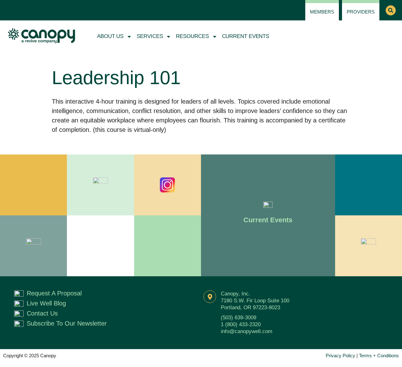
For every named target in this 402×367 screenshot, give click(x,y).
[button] (391, 10)
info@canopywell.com (246, 331)
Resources (192, 36)
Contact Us (42, 313)
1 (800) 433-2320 (241, 324)
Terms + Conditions (379, 355)
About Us (110, 36)
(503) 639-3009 (238, 318)
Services (150, 36)
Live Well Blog (46, 303)
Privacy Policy (340, 355)
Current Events (245, 36)
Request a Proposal (54, 293)
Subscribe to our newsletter (67, 323)
